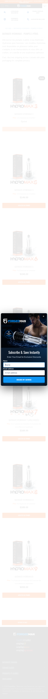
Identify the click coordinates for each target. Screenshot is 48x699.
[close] (43, 316)
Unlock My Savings (24, 379)
